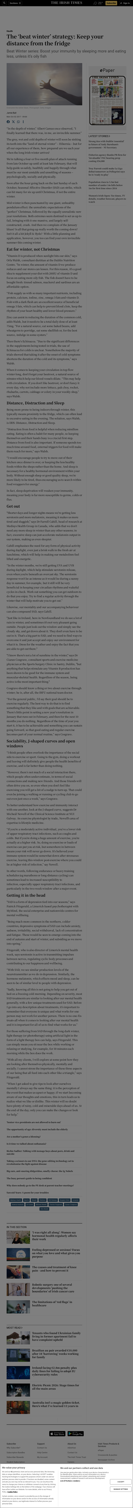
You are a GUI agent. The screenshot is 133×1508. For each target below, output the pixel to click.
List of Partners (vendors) (70, 1481)
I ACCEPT (120, 1482)
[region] (66, 1486)
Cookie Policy (12, 1492)
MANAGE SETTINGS (121, 1489)
